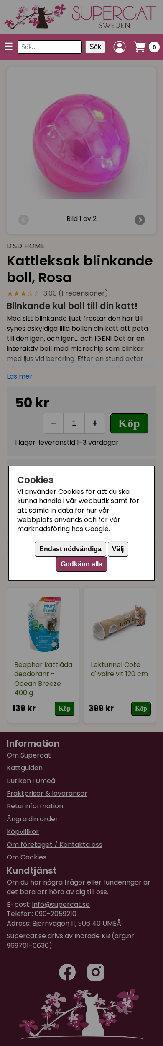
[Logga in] (119, 47)
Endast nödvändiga (70, 549)
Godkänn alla (81, 564)
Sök (95, 46)
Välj (118, 549)
